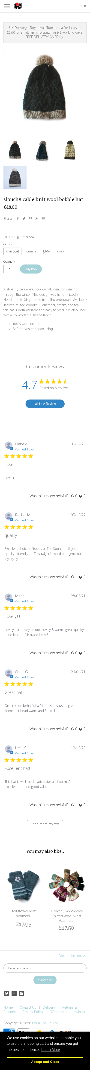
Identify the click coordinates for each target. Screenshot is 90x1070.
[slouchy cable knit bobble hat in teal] (42, 150)
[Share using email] (43, 218)
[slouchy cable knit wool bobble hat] (15, 177)
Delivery (49, 1007)
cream (31, 251)
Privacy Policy (33, 1012)
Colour (7, 244)
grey (60, 251)
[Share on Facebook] (18, 218)
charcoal (12, 251)
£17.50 (66, 928)
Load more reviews (45, 824)
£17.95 (23, 924)
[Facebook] (14, 993)
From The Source (45, 1023)
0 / (80, 6)
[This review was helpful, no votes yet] (72, 495)
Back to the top (70, 956)
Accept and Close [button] (45, 1062)
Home (8, 1007)
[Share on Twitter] (24, 218)
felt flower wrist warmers (24, 913)
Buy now (31, 269)
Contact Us (28, 1007)
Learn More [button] (50, 1050)
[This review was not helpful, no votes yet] (80, 495)
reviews (79, 1012)
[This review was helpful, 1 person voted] (72, 576)
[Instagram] (21, 993)
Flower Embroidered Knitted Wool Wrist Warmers (67, 915)
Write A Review (45, 403)
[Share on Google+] (37, 218)
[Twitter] (6, 993)
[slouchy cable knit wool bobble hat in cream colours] (69, 150)
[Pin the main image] (30, 218)
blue (46, 251)
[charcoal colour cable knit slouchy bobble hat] (45, 91)
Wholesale (58, 1012)
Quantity (9, 261)
